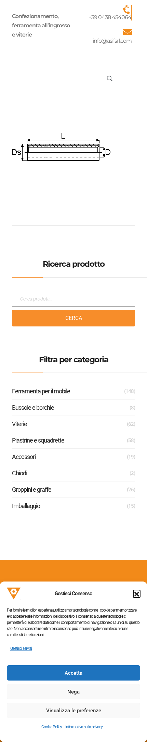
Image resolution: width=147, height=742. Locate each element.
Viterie (19, 424)
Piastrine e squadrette (38, 440)
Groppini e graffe (31, 489)
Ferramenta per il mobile (41, 391)
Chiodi (19, 473)
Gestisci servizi (21, 648)
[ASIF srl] (36, 77)
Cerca (73, 318)
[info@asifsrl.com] (127, 31)
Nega (73, 692)
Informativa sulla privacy (84, 727)
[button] (136, 593)
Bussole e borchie (33, 407)
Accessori (24, 456)
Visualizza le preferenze (73, 711)
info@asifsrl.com (112, 41)
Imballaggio (26, 505)
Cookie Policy (51, 727)
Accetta (73, 673)
